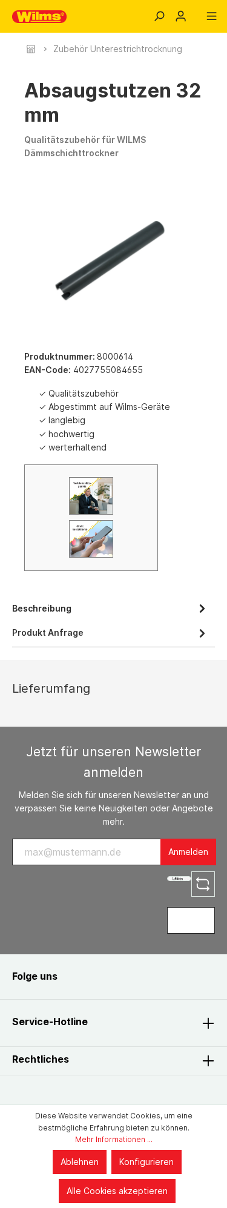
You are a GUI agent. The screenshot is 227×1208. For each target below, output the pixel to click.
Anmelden (188, 852)
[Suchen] (158, 16)
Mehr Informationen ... (114, 1139)
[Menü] (211, 16)
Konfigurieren (146, 1162)
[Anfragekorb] (196, 12)
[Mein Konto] (180, 16)
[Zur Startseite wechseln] (39, 17)
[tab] (110, 607)
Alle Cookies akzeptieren (117, 1191)
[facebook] (80, 976)
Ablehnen (80, 1162)
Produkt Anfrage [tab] (48, 632)
